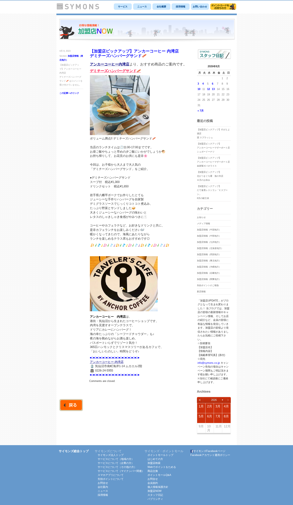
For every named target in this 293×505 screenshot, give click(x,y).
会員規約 (152, 482)
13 (213, 89)
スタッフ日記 (155, 494)
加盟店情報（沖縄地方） (209, 267)
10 (199, 89)
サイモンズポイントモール (223, 6)
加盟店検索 (153, 463)
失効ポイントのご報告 (208, 285)
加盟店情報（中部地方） (209, 236)
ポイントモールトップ (160, 455)
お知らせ (201, 217)
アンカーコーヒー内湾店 (109, 64)
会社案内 (103, 486)
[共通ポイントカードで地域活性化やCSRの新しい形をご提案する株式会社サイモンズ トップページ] (78, 8)
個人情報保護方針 (157, 486)
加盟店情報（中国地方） (209, 229)
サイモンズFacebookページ (209, 451)
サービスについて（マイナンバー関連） (121, 470)
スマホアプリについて (111, 474)
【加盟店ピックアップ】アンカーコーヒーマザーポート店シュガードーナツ (213, 147)
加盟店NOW (154, 490)
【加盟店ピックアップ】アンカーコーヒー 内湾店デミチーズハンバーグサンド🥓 (134, 53)
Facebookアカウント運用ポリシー (210, 455)
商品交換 (152, 470)
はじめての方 (155, 459)
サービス (123, 6)
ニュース (142, 6)
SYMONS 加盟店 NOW (147, 30)
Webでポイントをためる (161, 466)
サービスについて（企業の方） (116, 463)
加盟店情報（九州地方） (209, 242)
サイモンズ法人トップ (111, 455)
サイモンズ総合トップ (74, 451)
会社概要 (161, 6)
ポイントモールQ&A (159, 474)
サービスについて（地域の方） (116, 459)
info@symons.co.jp (209, 362)
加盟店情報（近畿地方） (209, 273)
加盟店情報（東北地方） (209, 260)
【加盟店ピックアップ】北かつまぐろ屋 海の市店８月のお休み (210, 176)
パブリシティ (155, 498)
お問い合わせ (200, 6)
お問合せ (103, 482)
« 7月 (201, 110)
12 (208, 89)
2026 (214, 399)
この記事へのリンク (69, 93)
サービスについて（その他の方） (117, 466)
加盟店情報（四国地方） (209, 254)
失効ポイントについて (111, 478)
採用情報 (180, 6)
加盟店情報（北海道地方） (210, 248)
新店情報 (201, 291)
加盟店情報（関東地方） (209, 279)
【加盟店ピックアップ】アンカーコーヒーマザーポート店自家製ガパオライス (213, 162)
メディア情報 (203, 223)
